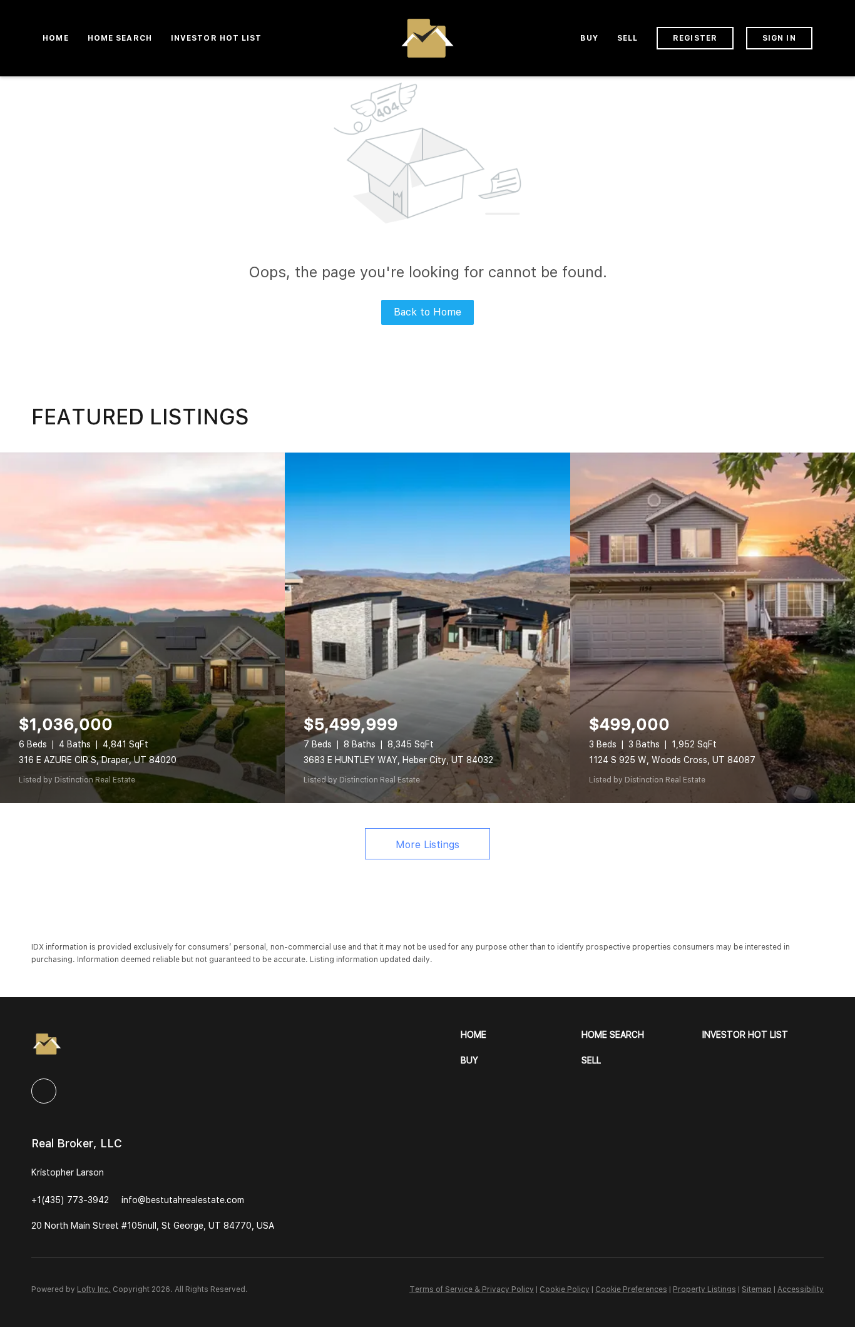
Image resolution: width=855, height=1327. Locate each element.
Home (55, 38)
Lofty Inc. (94, 1289)
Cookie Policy (565, 1289)
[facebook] (43, 1091)
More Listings (427, 845)
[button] (521, 1035)
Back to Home (427, 312)
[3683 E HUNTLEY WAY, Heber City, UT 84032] (427, 628)
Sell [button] (627, 38)
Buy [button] (589, 38)
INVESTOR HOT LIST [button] (216, 38)
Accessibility (800, 1289)
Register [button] (695, 38)
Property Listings (704, 1289)
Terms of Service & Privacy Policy (471, 1289)
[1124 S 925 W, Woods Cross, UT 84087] (712, 628)
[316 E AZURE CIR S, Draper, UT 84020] (142, 628)
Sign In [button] (779, 38)
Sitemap (757, 1289)
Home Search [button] (120, 38)
